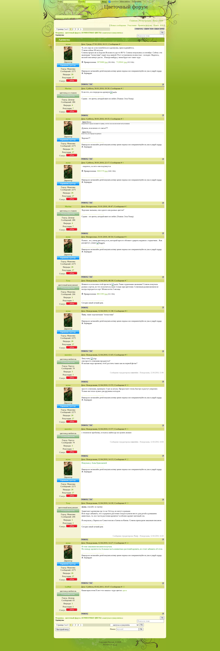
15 (124, 587)
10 (127, 385)
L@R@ (68, 587)
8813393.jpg (102, 294)
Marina (68, 88)
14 (127, 543)
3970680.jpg (102, 62)
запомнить (115, 1)
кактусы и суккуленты (112, 33)
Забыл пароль (125, 1)
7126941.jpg (121, 62)
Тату (68, 281)
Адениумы (59, 35)
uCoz (115, 644)
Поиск (156, 25)
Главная (133, 20)
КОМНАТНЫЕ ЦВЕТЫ (91, 33)
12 (127, 459)
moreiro (68, 355)
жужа (68, 44)
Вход (155, 20)
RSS (161, 20)
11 (127, 429)
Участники (131, 25)
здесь (124, 590)
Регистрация (136, 1)
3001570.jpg (102, 171)
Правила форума (145, 25)
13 (127, 503)
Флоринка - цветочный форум (67, 33)
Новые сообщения (118, 25)
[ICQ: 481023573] (91, 84)
